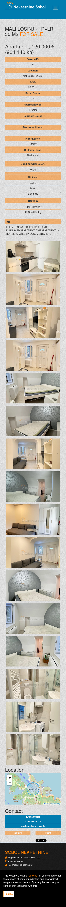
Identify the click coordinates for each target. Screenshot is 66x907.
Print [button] (48, 833)
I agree (9, 894)
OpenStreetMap (55, 804)
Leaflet (47, 804)
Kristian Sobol (33, 816)
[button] (9, 777)
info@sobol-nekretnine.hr (33, 826)
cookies (33, 875)
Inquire (18, 833)
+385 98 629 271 (33, 821)
